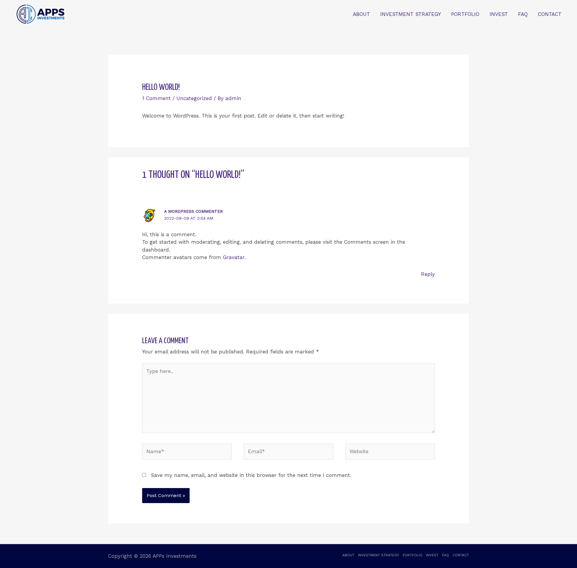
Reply (428, 274)
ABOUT (361, 14)
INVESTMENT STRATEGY (410, 14)
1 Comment (156, 98)
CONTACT (549, 14)
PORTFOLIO (465, 14)
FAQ (523, 14)
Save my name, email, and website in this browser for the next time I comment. (251, 475)
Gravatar (233, 257)
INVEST (499, 14)
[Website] (390, 453)
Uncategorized (194, 98)
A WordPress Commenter (193, 211)
